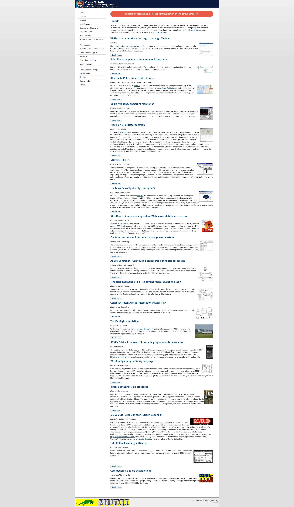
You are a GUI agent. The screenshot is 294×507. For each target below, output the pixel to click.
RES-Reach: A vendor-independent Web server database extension (149, 216)
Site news (83, 85)
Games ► (83, 56)
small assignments (193, 30)
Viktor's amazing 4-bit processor (129, 386)
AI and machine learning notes (91, 39)
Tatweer (137, 86)
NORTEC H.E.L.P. (120, 160)
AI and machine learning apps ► (92, 49)
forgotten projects (160, 32)
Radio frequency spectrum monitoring (132, 103)
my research (123, 132)
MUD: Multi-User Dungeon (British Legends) (136, 414)
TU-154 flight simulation (124, 321)
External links (85, 81)
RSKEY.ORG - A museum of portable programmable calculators (146, 342)
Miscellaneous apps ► (88, 53)
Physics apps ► (86, 45)
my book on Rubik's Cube (143, 329)
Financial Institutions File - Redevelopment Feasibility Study (145, 281)
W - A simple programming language (132, 361)
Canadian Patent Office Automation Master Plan (138, 302)
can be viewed (144, 439)
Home (82, 13)
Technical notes (86, 32)
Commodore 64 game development (130, 470)
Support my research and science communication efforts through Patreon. (162, 14)
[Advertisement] (92, 104)
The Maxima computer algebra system (132, 188)
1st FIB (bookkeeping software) (128, 443)
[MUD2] (103, 505)
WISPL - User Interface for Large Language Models (140, 38)
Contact (83, 17)
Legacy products (86, 64)
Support (83, 20)
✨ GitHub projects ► (88, 60)
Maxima (140, 196)
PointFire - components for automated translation (139, 59)
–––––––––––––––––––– (87, 42)
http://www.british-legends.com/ (122, 437)
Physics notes (85, 36)
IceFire (144, 67)
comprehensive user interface (127, 46)
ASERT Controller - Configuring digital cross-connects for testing (147, 260)
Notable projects (86, 24)
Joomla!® (215, 502)
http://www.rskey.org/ (118, 357)
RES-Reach (121, 226)
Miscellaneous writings (89, 70)
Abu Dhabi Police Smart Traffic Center (132, 78)
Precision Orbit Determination (127, 124)
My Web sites (85, 73)
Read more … (117, 55)
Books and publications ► (90, 28)
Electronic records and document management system (142, 237)
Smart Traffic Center (169, 88)
